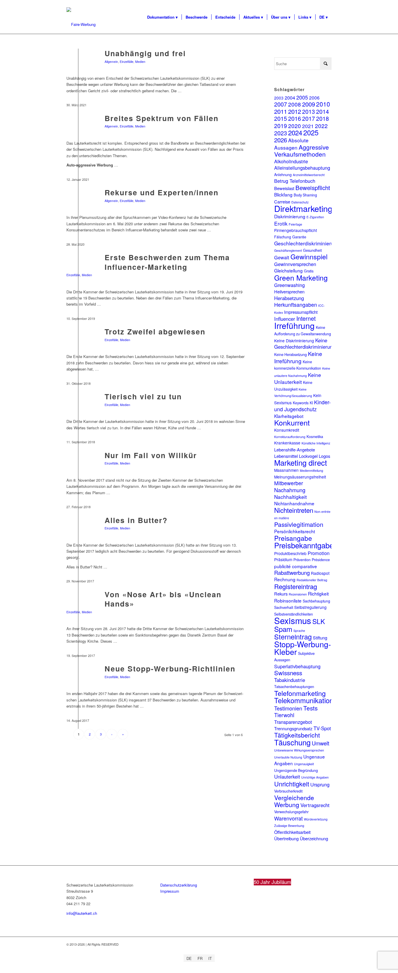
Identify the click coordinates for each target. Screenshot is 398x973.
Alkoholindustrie (291, 161)
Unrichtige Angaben (315, 777)
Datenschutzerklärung (178, 885)
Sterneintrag (293, 636)
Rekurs (281, 594)
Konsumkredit (286, 430)
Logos (324, 456)
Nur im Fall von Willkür (151, 455)
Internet (306, 318)
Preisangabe (293, 538)
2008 (294, 104)
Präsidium (283, 559)
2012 (294, 111)
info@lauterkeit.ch (81, 913)
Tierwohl (284, 715)
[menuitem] (162, 17)
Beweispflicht (312, 187)
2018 (322, 118)
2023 (280, 133)
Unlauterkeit (287, 776)
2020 (294, 126)
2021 (308, 126)
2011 (280, 111)
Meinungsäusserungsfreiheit (300, 477)
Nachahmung (289, 490)
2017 (308, 118)
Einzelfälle (126, 61)
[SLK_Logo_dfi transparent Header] (81, 24)
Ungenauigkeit (304, 764)
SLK (318, 621)
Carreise (282, 202)
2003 (278, 98)
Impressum (169, 891)
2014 (322, 111)
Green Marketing (301, 277)
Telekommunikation (303, 700)
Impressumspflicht (301, 312)
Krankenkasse (287, 443)
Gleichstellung (288, 270)
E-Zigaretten (315, 217)
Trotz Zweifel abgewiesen (155, 331)
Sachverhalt (283, 607)
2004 (290, 97)
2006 (314, 97)
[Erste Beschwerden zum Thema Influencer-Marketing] (78, 266)
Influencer (284, 318)
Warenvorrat (288, 818)
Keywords (301, 402)
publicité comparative (295, 566)
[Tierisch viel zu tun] (78, 405)
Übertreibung (286, 838)
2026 (280, 139)
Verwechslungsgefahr (291, 811)
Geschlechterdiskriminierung (307, 243)
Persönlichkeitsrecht (294, 531)
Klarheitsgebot (288, 416)
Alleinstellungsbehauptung (302, 167)
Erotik (281, 223)
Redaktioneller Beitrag (312, 580)
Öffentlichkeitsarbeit (292, 832)
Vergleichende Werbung (294, 801)
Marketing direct (300, 462)
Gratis (309, 271)
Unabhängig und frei (145, 53)
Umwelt (320, 743)
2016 (294, 118)
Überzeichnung (314, 838)
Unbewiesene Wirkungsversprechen (299, 750)
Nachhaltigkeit (290, 496)
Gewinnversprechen (295, 263)
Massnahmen (286, 470)
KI (311, 402)
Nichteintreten (293, 510)
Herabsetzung (289, 298)
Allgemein (111, 61)
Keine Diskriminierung (294, 340)
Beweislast (284, 188)
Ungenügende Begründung (296, 770)
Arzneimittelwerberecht (309, 175)
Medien (140, 61)
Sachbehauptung (316, 601)
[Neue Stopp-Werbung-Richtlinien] (78, 677)
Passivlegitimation (298, 524)
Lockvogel (308, 456)
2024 (295, 132)
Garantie (299, 237)
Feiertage (295, 224)
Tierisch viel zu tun (143, 396)
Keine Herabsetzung (290, 354)
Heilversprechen (289, 291)
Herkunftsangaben (295, 304)
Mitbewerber (288, 483)
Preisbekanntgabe (304, 545)
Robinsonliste (288, 600)
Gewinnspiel (308, 256)
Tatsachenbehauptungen (294, 686)
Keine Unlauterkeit (297, 378)
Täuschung (292, 742)
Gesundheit (312, 250)
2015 (280, 118)
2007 (280, 104)
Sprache (299, 630)
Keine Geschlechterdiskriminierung (304, 343)
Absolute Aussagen (291, 144)
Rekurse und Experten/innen (162, 192)
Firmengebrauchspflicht (295, 230)
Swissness (288, 672)
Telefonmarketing (300, 693)
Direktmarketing (303, 208)
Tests (310, 707)
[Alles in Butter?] (78, 529)
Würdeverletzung (315, 819)
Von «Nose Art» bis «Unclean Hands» (163, 599)
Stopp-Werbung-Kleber (302, 648)
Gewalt (281, 257)
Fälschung (282, 237)
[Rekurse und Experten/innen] (78, 201)
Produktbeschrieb (290, 553)
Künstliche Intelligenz (316, 443)
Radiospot (320, 573)
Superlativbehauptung (297, 666)
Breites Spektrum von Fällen (162, 118)
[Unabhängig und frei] (78, 62)
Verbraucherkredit (288, 791)
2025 (310, 132)
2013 (308, 111)
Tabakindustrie (289, 679)
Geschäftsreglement (288, 250)
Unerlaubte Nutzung (288, 757)
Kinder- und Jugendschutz (302, 405)
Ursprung (320, 784)
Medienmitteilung (311, 470)
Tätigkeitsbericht (297, 734)
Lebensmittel (286, 456)
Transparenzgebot (293, 721)
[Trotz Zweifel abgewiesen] (78, 340)
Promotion (319, 553)
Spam (283, 629)
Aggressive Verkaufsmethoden (301, 150)
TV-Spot (322, 728)
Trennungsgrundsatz (293, 728)
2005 (302, 97)
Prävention (302, 559)
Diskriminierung (289, 216)
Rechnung (284, 579)
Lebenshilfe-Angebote (294, 449)
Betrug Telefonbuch (294, 180)
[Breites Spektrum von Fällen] (78, 127)
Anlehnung (283, 174)
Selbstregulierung (310, 607)
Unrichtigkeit (291, 783)
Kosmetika (315, 436)
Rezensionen (298, 594)
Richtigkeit (318, 593)
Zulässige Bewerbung (289, 825)
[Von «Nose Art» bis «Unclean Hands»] (78, 603)
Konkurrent (292, 422)
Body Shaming (305, 195)
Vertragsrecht (315, 805)
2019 (280, 126)
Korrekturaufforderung (289, 437)
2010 (323, 104)
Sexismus (292, 620)
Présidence (321, 559)
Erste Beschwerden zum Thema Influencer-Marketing (167, 262)
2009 (308, 104)
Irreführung (294, 325)
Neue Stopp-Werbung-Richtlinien (170, 668)
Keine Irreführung (298, 357)
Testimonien (288, 708)
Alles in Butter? (136, 520)
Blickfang (283, 194)
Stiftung (320, 638)
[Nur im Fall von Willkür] (78, 464)
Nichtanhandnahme (294, 503)
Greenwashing (289, 284)
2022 (321, 126)
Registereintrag (295, 586)
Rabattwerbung (292, 572)
